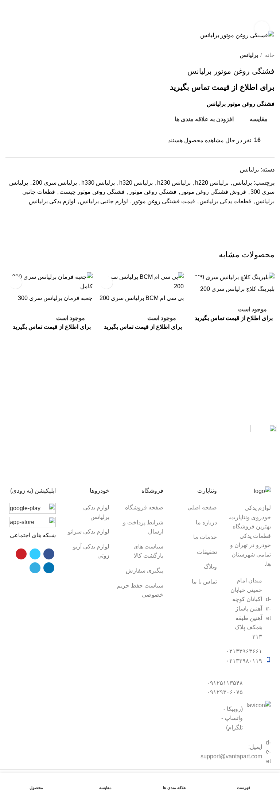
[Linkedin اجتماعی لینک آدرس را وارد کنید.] (243, 214)
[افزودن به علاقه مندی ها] (106, 282)
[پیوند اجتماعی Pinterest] (252, 214)
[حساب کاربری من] (8, 17)
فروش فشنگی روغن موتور (213, 192)
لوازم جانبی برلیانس (104, 201)
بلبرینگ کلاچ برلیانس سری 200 (237, 289)
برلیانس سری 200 (54, 183)
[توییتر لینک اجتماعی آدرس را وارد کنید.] (260, 214)
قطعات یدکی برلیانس (225, 201)
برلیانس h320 (136, 183)
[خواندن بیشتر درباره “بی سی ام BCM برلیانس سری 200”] (139, 342)
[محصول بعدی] (9, 55)
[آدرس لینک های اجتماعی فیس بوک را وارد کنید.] (268, 214)
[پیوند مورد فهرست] (194, 507)
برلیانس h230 (174, 183)
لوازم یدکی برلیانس (52, 201)
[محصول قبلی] (23, 55)
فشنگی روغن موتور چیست (92, 192)
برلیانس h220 (212, 183)
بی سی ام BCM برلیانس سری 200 (142, 298)
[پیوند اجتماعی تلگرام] (235, 214)
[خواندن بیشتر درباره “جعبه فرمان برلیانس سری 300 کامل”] (49, 342)
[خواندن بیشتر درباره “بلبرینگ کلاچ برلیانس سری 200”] (231, 332)
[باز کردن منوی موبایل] (271, 17)
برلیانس (249, 55)
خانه (269, 55)
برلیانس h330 (98, 183)
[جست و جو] (26, 17)
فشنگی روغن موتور (152, 192)
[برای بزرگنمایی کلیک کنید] (261, 28)
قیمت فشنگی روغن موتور (163, 201)
